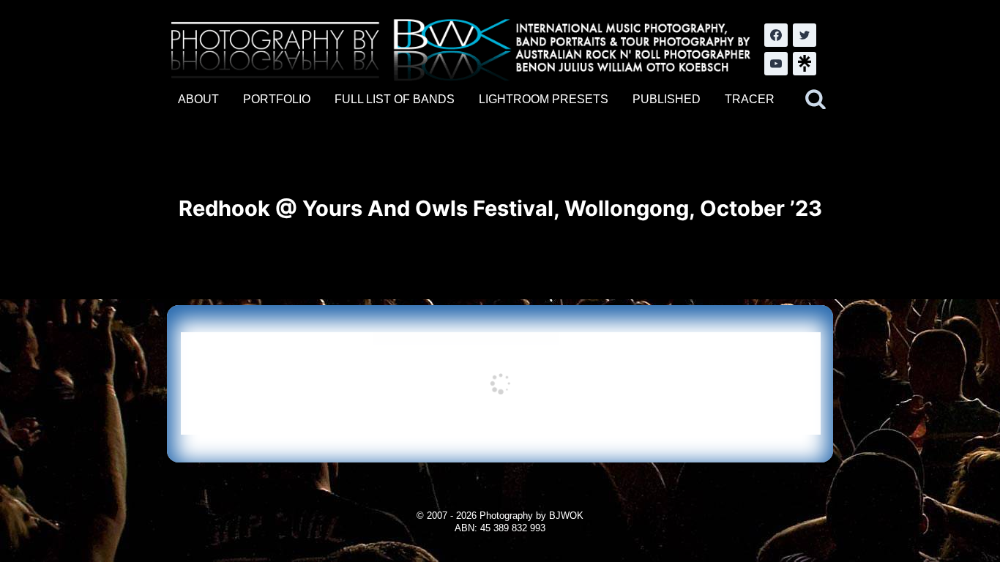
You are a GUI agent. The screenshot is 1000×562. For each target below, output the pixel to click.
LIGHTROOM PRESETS (543, 99)
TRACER (750, 99)
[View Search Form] (815, 99)
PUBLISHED (667, 99)
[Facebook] (776, 35)
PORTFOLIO (276, 99)
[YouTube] (776, 63)
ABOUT (198, 99)
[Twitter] (804, 35)
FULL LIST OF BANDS (395, 99)
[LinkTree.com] (804, 63)
